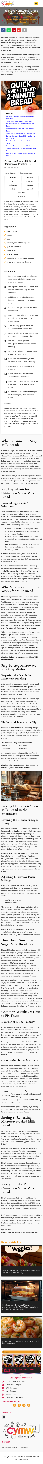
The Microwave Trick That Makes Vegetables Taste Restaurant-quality (21, 1271)
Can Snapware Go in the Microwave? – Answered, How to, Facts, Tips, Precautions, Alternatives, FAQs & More (20, 1307)
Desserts (25, 19)
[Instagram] (28, 1405)
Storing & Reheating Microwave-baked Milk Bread (21, 150)
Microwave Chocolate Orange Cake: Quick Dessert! (19, 1370)
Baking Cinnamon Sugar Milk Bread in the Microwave (20, 137)
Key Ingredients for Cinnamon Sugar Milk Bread (20, 125)
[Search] (39, 1352)
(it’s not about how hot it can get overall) (21, 1044)
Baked (9, 19)
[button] (36, 3)
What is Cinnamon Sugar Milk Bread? (19, 121)
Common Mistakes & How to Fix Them (19, 146)
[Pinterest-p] (19, 1405)
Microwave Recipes (30, 1232)
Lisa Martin (8, 1230)
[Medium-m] (24, 1405)
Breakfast (17, 19)
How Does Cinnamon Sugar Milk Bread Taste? (19, 142)
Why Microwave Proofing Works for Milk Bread (20, 130)
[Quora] (14, 1405)
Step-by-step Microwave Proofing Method (20, 133)
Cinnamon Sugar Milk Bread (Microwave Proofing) (20, 117)
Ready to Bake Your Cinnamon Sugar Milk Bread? (20, 154)
